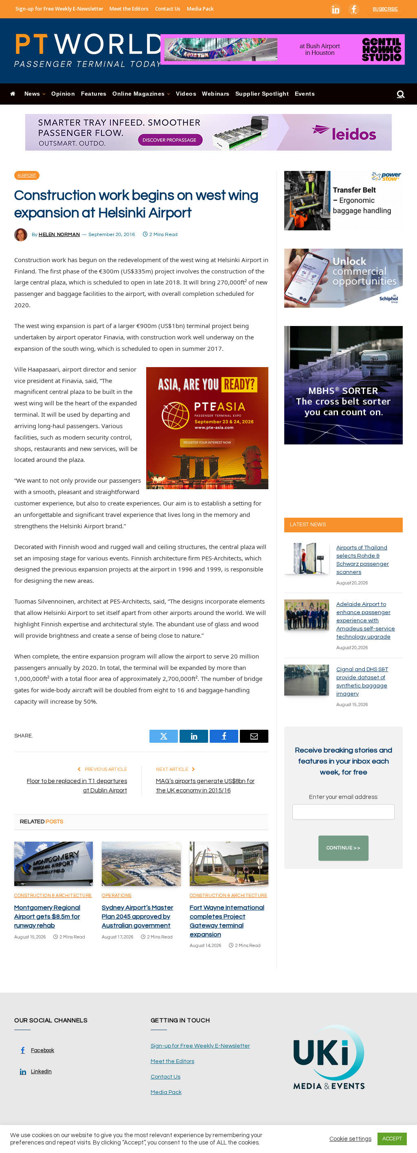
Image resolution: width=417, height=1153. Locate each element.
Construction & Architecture (53, 895)
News (32, 94)
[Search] (400, 94)
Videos (186, 94)
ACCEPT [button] (392, 1139)
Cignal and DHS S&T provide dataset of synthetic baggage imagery (362, 682)
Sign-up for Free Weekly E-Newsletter (59, 8)
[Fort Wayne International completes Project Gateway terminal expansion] (229, 864)
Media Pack (200, 8)
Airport (27, 175)
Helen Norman (59, 234)
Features (94, 94)
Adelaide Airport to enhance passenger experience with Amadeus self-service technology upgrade (365, 621)
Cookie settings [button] (350, 1139)
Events (305, 94)
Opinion (63, 94)
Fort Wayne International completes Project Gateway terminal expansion (227, 920)
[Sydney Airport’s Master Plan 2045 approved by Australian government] (141, 864)
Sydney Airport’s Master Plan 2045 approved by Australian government (137, 916)
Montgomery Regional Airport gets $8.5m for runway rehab (47, 916)
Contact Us (167, 8)
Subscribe (385, 9)
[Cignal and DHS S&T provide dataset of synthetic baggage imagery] (306, 680)
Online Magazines (138, 94)
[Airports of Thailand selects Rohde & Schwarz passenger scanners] (306, 558)
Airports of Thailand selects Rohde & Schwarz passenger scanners (362, 560)
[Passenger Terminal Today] (93, 51)
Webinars (215, 94)
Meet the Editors (129, 8)
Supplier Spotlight (262, 94)
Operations (117, 895)
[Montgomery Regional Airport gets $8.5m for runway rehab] (53, 864)
